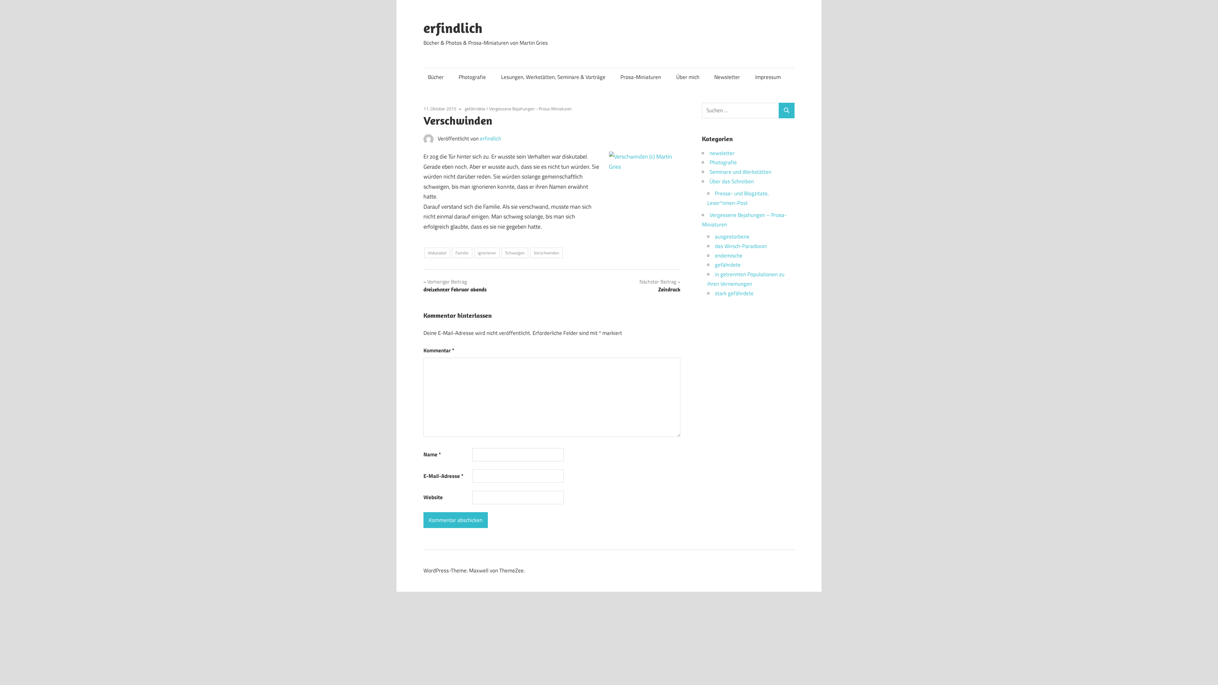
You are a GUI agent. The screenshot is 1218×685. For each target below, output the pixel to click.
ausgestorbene (732, 236)
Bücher (436, 77)
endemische (729, 255)
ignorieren (487, 253)
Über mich (687, 77)
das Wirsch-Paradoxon (741, 246)
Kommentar (438, 350)
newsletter (722, 153)
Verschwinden (546, 253)
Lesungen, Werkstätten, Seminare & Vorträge (553, 77)
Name (432, 454)
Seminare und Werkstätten (740, 172)
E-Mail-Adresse (443, 476)
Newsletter (727, 77)
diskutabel (437, 253)
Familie (461, 253)
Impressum (768, 77)
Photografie (472, 77)
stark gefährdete (734, 293)
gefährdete (475, 108)
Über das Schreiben (732, 181)
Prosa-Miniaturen (640, 77)
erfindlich (452, 27)
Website (433, 497)
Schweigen (515, 253)
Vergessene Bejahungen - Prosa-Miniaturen (530, 108)
